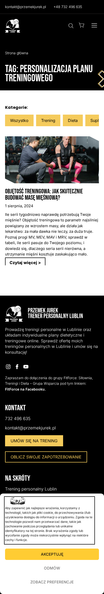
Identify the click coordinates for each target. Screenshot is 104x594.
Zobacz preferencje (52, 582)
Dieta (73, 120)
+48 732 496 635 (68, 7)
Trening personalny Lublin (31, 489)
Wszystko (19, 120)
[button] (94, 25)
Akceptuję (52, 554)
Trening (48, 120)
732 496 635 (18, 418)
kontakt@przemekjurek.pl (25, 7)
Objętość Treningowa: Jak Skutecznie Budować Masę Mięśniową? (44, 195)
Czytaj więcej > (25, 262)
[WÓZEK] (82, 25)
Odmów (52, 568)
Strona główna (16, 53)
